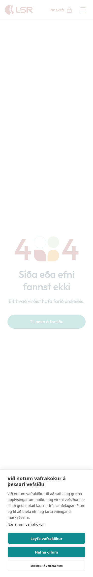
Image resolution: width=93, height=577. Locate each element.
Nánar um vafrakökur (25, 524)
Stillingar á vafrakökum (47, 565)
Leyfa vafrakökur (46, 538)
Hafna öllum (46, 552)
